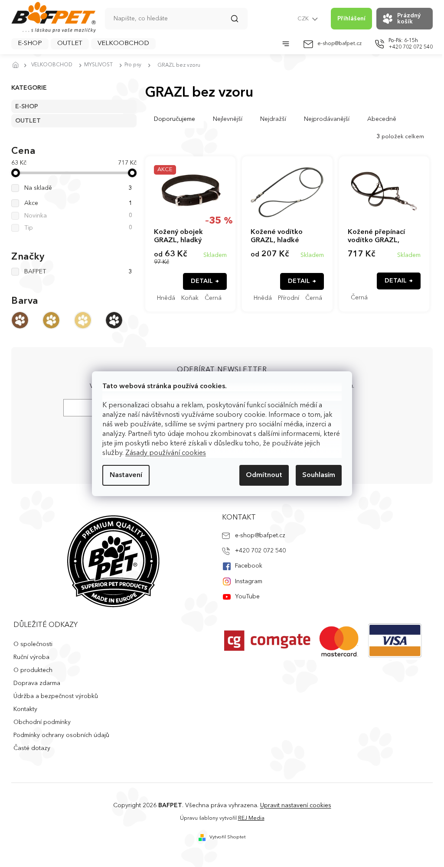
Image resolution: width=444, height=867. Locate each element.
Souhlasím (318, 475)
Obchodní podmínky (42, 722)
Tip (78, 228)
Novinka (78, 216)
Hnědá (166, 298)
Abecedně (381, 119)
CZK (303, 19)
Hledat (239, 22)
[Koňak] (51, 320)
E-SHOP (26, 107)
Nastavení (126, 475)
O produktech (32, 670)
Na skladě (78, 188)
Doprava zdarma (36, 683)
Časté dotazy (31, 748)
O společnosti (32, 644)
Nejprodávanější (326, 119)
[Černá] (114, 320)
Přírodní (288, 298)
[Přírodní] (82, 320)
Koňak (190, 298)
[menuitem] (30, 43)
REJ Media (251, 818)
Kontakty (25, 709)
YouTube (247, 597)
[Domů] (18, 65)
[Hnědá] (20, 320)
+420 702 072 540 (260, 551)
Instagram (248, 581)
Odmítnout (264, 475)
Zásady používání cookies (165, 453)
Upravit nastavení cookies (295, 805)
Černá (213, 298)
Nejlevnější (227, 119)
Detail (202, 281)
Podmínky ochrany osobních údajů (61, 735)
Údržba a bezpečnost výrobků (55, 696)
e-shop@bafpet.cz (260, 536)
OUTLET (28, 121)
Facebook (248, 566)
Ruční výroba (31, 657)
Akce (78, 203)
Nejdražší (273, 119)
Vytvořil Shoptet (227, 837)
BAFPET (78, 272)
